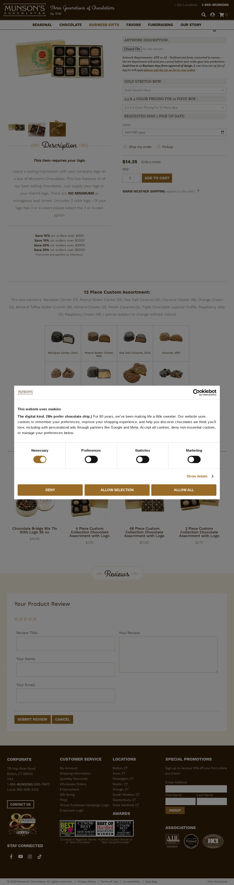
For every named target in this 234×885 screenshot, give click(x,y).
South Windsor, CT (126, 794)
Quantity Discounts (74, 778)
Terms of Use (109, 881)
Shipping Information (75, 773)
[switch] (91, 459)
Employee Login (72, 810)
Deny (50, 490)
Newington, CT (123, 778)
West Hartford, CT (126, 805)
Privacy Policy (87, 881)
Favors (133, 25)
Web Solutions (217, 881)
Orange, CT (121, 789)
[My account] (212, 15)
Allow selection (117, 490)
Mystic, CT (120, 784)
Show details (197, 476)
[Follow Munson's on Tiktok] (39, 856)
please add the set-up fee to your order (169, 70)
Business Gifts (104, 25)
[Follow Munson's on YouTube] (20, 856)
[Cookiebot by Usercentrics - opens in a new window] (196, 392)
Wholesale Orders (73, 784)
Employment (69, 789)
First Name (173, 795)
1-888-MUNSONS (215, 5)
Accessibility (132, 881)
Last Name (205, 795)
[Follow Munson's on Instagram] (30, 856)
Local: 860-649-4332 (23, 789)
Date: (126, 125)
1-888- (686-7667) (28, 784)
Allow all (184, 490)
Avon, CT (119, 773)
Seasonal (42, 25)
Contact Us (20, 804)
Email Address (176, 782)
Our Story (191, 25)
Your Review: (130, 633)
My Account (68, 768)
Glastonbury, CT (124, 800)
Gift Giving (67, 794)
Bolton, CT (120, 768)
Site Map (151, 881)
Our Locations (187, 5)
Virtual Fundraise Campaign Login (84, 805)
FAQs (63, 800)
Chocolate (70, 25)
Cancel (62, 719)
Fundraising (160, 25)
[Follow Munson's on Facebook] (11, 856)
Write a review (151, 161)
